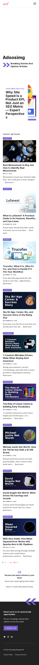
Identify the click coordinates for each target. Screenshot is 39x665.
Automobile (8, 333)
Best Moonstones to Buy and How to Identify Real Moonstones (18, 168)
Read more (9, 182)
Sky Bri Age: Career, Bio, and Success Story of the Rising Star (18, 315)
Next (16, 562)
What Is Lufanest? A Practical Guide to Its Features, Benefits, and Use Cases (19, 218)
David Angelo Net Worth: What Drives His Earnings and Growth (19, 495)
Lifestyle (7, 138)
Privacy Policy (8, 655)
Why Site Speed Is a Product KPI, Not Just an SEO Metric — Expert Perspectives (15, 104)
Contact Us (10, 628)
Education (8, 382)
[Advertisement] (19, 27)
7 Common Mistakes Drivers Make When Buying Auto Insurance (18, 358)
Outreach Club (29, 650)
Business (7, 239)
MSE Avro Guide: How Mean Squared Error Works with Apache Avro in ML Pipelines (18, 541)
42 (11, 562)
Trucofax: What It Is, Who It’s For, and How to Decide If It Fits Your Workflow (18, 269)
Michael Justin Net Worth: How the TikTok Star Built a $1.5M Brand (19, 450)
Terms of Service (21, 655)
